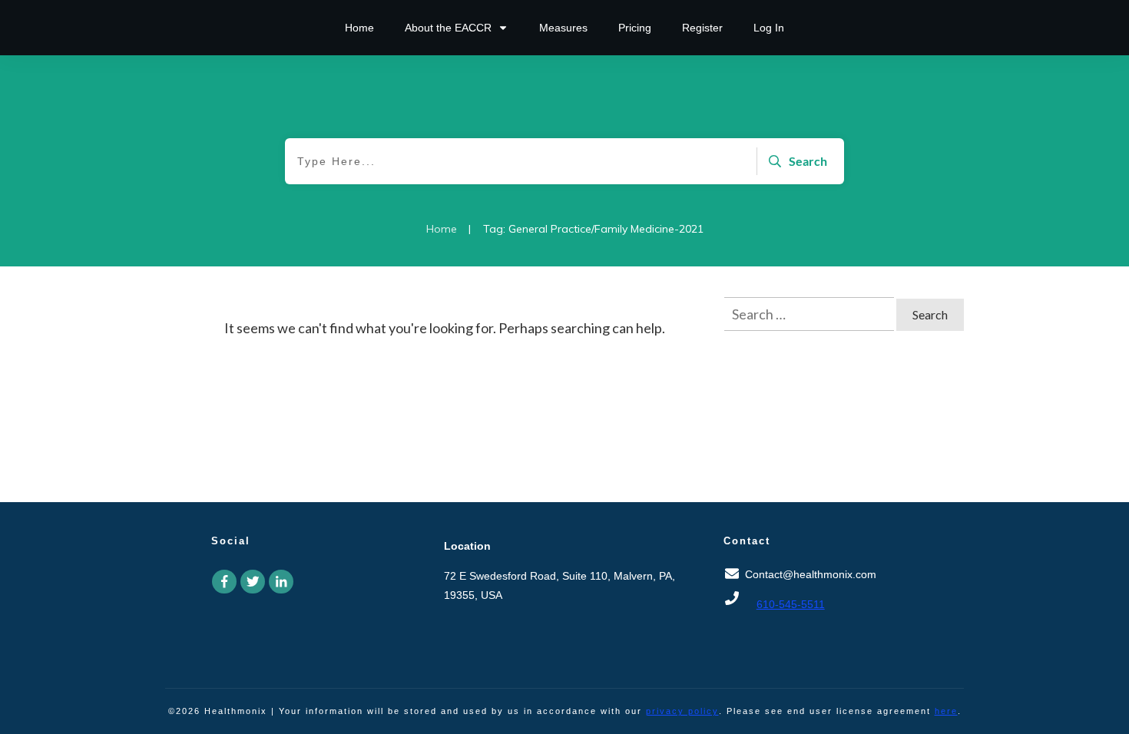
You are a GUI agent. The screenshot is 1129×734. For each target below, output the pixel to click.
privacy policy (682, 711)
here (946, 711)
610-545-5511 (791, 604)
